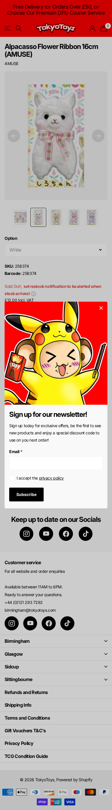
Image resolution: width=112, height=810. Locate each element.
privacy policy (51, 478)
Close (101, 308)
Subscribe (26, 494)
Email (15, 451)
